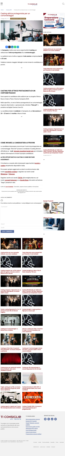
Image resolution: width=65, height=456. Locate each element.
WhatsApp (4, 174)
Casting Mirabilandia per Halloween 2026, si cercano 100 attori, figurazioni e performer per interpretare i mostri (32, 291)
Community (62, 442)
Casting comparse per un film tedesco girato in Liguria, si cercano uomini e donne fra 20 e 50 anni (11, 272)
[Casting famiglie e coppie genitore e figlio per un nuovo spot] (32, 301)
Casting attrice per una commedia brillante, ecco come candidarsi (10, 253)
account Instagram (11, 180)
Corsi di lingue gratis (31, 430)
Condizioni (48, 446)
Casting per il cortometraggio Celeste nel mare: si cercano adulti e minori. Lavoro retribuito (32, 349)
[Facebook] (45, 419)
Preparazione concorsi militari (33, 434)
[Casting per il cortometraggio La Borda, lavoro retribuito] (11, 320)
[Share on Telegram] (18, 47)
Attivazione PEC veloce (32, 428)
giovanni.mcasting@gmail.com (24, 151)
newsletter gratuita (11, 172)
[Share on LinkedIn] (12, 47)
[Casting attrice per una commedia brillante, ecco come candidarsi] (11, 244)
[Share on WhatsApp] (15, 47)
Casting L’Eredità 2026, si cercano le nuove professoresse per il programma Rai (32, 408)
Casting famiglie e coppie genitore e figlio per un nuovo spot (31, 310)
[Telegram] (55, 419)
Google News (24, 180)
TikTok (20, 178)
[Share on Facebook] (7, 47)
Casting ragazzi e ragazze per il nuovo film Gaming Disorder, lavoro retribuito (11, 407)
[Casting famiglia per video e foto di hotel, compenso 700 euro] (32, 262)
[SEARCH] (63, 3)
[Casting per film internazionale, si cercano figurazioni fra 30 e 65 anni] (32, 359)
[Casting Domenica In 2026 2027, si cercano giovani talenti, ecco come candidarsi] (32, 378)
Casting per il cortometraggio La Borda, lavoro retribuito (9, 329)
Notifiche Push (36, 446)
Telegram (12, 174)
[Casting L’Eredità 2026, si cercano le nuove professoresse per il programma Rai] (32, 398)
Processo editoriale (45, 442)
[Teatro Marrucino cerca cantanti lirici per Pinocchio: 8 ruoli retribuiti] (32, 244)
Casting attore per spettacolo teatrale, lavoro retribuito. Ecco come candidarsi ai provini (11, 369)
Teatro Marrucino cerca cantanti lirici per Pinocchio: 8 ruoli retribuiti (32, 253)
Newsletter (52, 442)
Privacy (57, 442)
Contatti (39, 442)
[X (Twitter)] (48, 419)
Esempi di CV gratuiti (31, 421)
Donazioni (53, 446)
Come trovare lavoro (31, 432)
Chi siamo (35, 442)
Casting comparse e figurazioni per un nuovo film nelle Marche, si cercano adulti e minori (11, 291)
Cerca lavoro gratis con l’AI (32, 426)
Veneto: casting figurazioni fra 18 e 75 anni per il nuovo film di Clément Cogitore (11, 311)
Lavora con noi (42, 446)
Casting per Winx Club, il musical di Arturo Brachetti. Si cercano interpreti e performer (11, 349)
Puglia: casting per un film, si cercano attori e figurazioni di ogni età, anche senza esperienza (10, 388)
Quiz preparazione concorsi (33, 419)
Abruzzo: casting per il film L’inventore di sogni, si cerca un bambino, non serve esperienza (32, 330)
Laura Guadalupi (9, 186)
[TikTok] (52, 419)
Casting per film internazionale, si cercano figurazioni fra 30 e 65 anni (31, 368)
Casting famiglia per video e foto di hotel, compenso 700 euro (31, 271)
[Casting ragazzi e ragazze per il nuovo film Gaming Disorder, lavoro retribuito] (11, 398)
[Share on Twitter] (9, 47)
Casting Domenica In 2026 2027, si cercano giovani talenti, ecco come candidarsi (31, 388)
